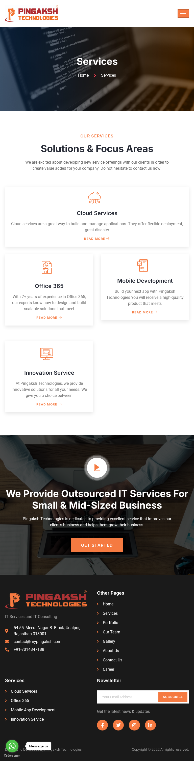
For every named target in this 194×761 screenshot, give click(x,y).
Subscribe (173, 697)
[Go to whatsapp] (12, 746)
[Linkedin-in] (150, 725)
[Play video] (97, 468)
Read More (94, 238)
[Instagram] (134, 725)
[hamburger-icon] (183, 13)
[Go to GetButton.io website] (12, 755)
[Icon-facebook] (102, 725)
